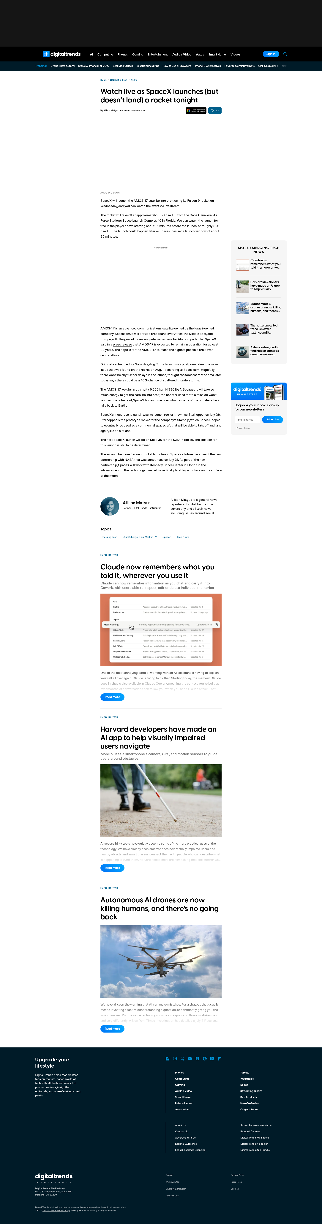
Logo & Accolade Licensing (190, 1149)
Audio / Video (183, 1091)
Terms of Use (172, 1195)
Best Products (248, 1097)
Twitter (182, 1058)
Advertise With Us (185, 1137)
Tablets (244, 1073)
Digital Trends (55, 59)
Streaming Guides (251, 1091)
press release (122, 344)
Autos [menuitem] (200, 55)
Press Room (236, 1181)
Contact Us (181, 1131)
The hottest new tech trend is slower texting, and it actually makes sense (265, 331)
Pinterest (205, 1058)
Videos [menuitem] (235, 55)
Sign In (270, 54)
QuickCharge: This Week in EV (140, 536)
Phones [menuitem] (123, 55)
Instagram (175, 1058)
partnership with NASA (117, 459)
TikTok (197, 1058)
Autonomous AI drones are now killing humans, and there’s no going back (265, 309)
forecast (191, 375)
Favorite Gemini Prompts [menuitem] (240, 66)
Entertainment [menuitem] (158, 55)
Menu (36, 54)
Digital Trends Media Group (56, 1210)
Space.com (192, 369)
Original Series (249, 1110)
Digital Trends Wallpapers (254, 1137)
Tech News (183, 536)
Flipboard (220, 1058)
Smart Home (182, 1097)
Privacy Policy (243, 428)
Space (244, 1085)
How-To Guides (249, 1103)
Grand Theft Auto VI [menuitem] (62, 66)
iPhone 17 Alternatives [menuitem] (208, 66)
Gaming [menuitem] (137, 55)
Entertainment (183, 1103)
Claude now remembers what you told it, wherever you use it (265, 265)
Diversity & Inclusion (176, 1188)
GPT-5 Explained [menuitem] (268, 66)
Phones (179, 1073)
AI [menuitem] (91, 55)
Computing (182, 1079)
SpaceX (166, 536)
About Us (180, 1125)
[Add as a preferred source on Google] (196, 110)
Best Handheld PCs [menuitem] (148, 66)
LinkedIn (212, 1058)
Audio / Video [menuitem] (181, 55)
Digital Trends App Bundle (255, 1149)
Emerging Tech (108, 536)
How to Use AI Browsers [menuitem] (177, 66)
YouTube (190, 1058)
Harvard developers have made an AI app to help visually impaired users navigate (265, 289)
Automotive (182, 1110)
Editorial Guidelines (186, 1143)
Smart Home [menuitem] (217, 55)
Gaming (180, 1085)
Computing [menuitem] (105, 55)
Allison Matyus (110, 110)
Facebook (167, 1058)
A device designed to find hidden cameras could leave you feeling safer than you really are (265, 354)
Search (285, 54)
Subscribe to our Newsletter (256, 1125)
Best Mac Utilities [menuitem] (123, 66)
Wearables (247, 1079)
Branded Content (250, 1131)
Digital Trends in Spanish (254, 1143)
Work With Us (172, 1181)
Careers (169, 1175)
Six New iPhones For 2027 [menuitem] (93, 66)
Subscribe (272, 419)
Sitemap (235, 1188)
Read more (112, 697)
